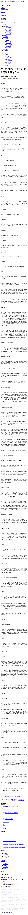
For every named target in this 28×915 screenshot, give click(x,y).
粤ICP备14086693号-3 (6, 886)
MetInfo (8, 912)
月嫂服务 (8, 29)
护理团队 (5, 864)
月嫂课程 (5, 867)
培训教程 (8, 47)
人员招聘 (3, 8)
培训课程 (5, 37)
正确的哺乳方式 (8, 796)
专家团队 (5, 49)
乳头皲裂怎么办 (16, 796)
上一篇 (13, 799)
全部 (7, 40)
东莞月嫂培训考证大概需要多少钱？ (9, 841)
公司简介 (5, 35)
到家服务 (5, 26)
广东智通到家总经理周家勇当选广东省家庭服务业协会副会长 (14, 847)
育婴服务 (8, 31)
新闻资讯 (5, 38)
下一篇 (14, 800)
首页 (4, 25)
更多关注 (3, 871)
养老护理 (8, 34)
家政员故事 (9, 44)
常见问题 (8, 46)
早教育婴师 (9, 32)
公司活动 (8, 41)
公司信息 (3, 861)
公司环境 (5, 50)
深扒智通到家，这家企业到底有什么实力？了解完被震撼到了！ (14, 844)
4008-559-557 (8, 877)
